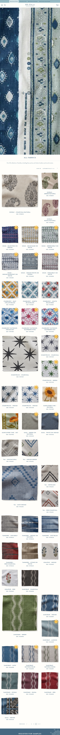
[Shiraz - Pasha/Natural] (50, 208)
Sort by (39, 168)
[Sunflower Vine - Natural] (50, 394)
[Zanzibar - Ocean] (10, 681)
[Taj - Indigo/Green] (30, 448)
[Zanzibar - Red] (50, 681)
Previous (22, 724)
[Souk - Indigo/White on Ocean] (30, 261)
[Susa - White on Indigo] (50, 421)
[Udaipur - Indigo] (50, 551)
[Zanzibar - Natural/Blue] (30, 654)
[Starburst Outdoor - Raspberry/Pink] (30, 317)
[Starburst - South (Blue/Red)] (50, 290)
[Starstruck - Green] (50, 369)
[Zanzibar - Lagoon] (50, 629)
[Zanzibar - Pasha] (30, 681)
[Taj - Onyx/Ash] (50, 473)
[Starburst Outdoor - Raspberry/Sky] (50, 317)
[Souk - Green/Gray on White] (50, 234)
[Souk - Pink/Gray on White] (50, 261)
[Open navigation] (2, 5)
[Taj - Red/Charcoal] (50, 499)
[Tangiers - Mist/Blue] (50, 524)
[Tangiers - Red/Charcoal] (10, 551)
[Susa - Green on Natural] (30, 421)
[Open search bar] (5, 5)
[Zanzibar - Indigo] (50, 603)
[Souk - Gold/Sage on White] (30, 234)
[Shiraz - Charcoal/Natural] (20, 191)
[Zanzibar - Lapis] (10, 654)
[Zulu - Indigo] (10, 706)
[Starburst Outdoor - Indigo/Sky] (10, 317)
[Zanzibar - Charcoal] (30, 578)
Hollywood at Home (22, 1)
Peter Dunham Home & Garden (44, 1)
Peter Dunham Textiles (14, 1)
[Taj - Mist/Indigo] (20, 483)
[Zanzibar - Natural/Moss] (50, 654)
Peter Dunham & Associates (32, 1)
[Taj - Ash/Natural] (10, 448)
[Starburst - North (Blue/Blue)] (30, 290)
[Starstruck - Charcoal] (20, 353)
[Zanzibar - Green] (20, 613)
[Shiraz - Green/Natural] (50, 181)
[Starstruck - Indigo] (10, 394)
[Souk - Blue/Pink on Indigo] (10, 234)
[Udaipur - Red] (10, 578)
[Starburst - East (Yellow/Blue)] (10, 290)
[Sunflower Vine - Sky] (10, 421)
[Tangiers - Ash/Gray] (10, 524)
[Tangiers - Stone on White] (30, 551)
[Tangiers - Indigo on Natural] (30, 524)
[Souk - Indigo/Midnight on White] (10, 261)
